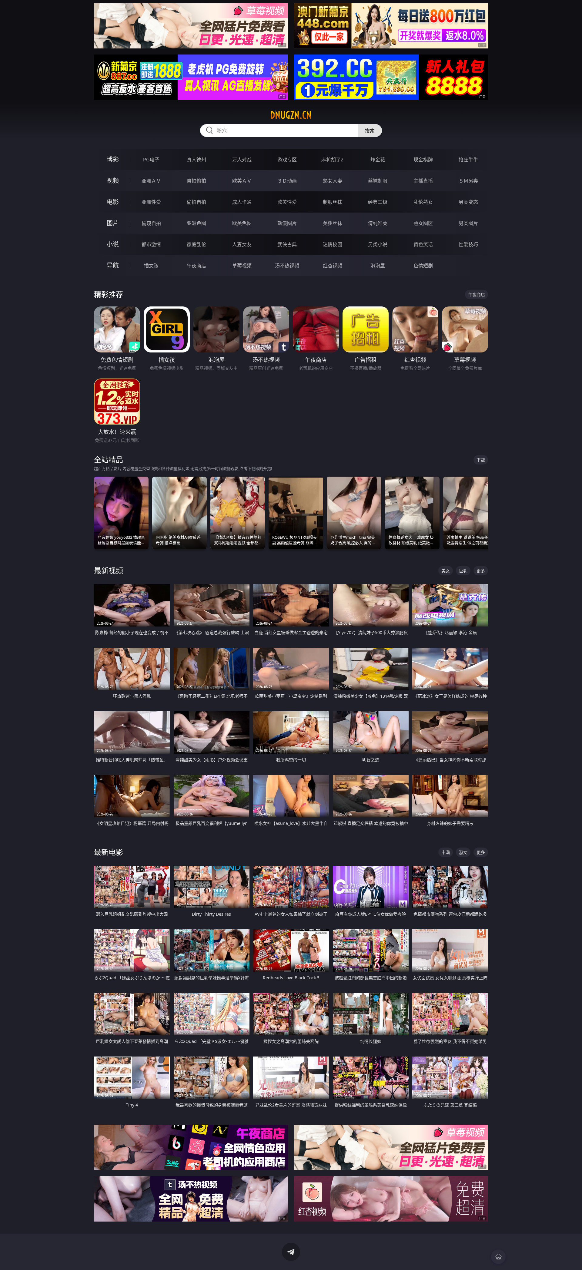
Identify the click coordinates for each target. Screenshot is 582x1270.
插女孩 (151, 265)
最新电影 (108, 852)
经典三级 (377, 202)
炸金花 (377, 159)
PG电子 (151, 159)
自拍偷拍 (196, 180)
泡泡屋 (377, 265)
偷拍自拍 (196, 202)
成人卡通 (242, 202)
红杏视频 (332, 265)
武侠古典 (287, 244)
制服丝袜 (332, 202)
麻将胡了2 (332, 159)
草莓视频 (242, 265)
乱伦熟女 (423, 202)
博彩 (113, 159)
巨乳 (463, 571)
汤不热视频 (287, 265)
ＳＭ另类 (468, 180)
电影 (113, 202)
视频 (113, 181)
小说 (113, 244)
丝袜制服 (377, 180)
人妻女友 (242, 244)
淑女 (463, 852)
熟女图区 (423, 223)
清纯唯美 (377, 223)
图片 (113, 223)
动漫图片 (287, 223)
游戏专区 (287, 159)
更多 (481, 571)
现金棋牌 (423, 159)
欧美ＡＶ (242, 180)
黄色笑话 (423, 244)
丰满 (445, 852)
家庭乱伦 (196, 244)
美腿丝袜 (332, 223)
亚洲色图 (196, 223)
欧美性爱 (287, 202)
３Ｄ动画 (287, 180)
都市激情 (151, 244)
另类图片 (468, 223)
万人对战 (242, 159)
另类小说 (377, 244)
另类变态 (468, 202)
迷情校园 (332, 244)
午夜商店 (196, 265)
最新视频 (108, 570)
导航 (113, 265)
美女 (445, 571)
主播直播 (423, 180)
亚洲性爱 (151, 202)
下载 (481, 460)
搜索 (370, 130)
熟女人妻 (332, 180)
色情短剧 (423, 265)
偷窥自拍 (151, 223)
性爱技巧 (468, 244)
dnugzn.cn (291, 115)
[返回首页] (498, 1256)
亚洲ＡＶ (151, 180)
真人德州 (196, 159)
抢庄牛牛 (468, 159)
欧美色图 (242, 223)
